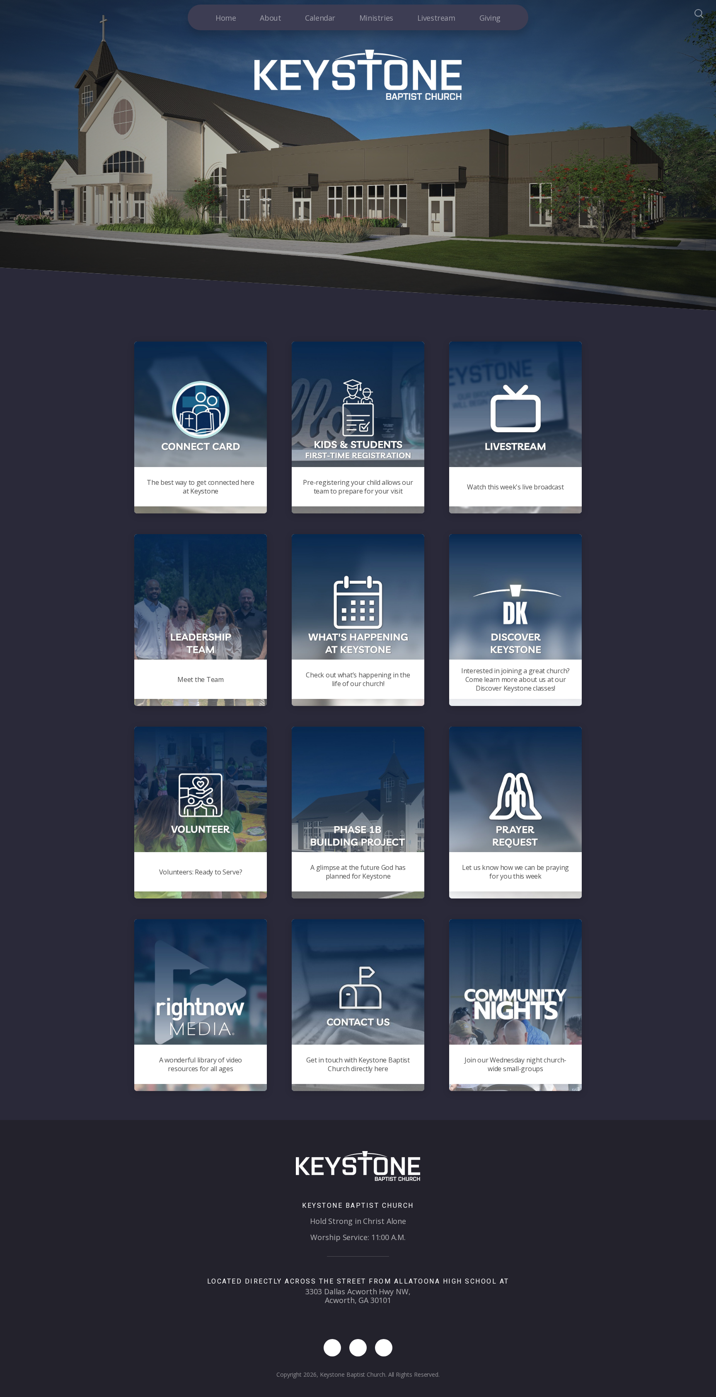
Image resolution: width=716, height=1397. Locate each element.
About (270, 18)
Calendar (320, 18)
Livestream (436, 18)
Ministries (376, 18)
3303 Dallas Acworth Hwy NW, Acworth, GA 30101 (357, 1295)
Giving (490, 18)
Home (225, 18)
